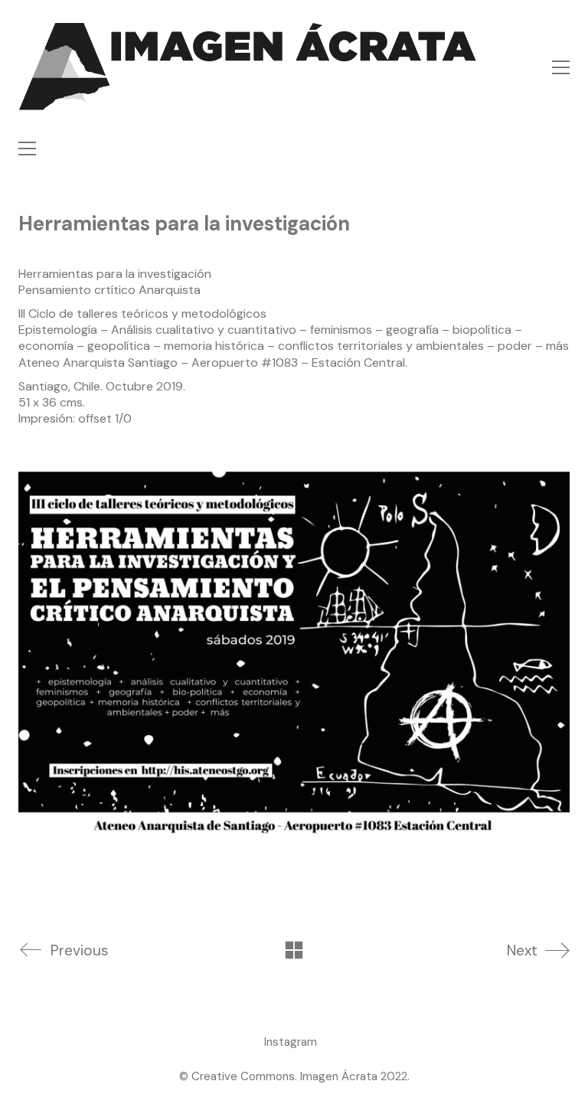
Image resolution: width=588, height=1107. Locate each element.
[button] (561, 67)
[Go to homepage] (248, 67)
